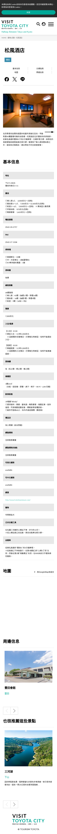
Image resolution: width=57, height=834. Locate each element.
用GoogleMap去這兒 (45, 572)
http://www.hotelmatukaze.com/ (18, 500)
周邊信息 (40, 72)
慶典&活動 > (12, 38)
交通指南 (40, 68)
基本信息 (16, 68)
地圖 (16, 72)
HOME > (4, 38)
